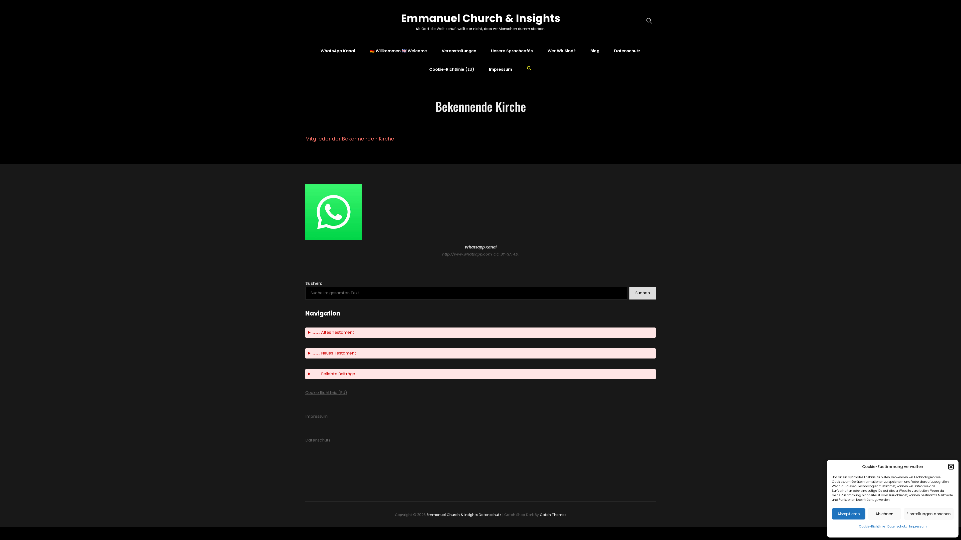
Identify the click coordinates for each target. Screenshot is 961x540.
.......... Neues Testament (334, 353)
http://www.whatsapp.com (467, 254)
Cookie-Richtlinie (872, 526)
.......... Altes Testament (333, 332)
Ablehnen (884, 513)
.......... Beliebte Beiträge (334, 374)
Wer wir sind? (562, 51)
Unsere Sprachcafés (512, 51)
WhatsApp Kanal (338, 51)
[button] (950, 466)
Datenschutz (897, 526)
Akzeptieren (848, 513)
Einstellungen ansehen (928, 513)
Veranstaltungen (459, 51)
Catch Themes (553, 514)
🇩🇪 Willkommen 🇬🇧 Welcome (398, 51)
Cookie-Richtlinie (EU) (451, 69)
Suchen (642, 293)
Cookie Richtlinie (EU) (326, 393)
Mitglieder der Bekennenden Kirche (349, 138)
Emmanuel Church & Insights (480, 18)
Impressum (918, 526)
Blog (594, 51)
